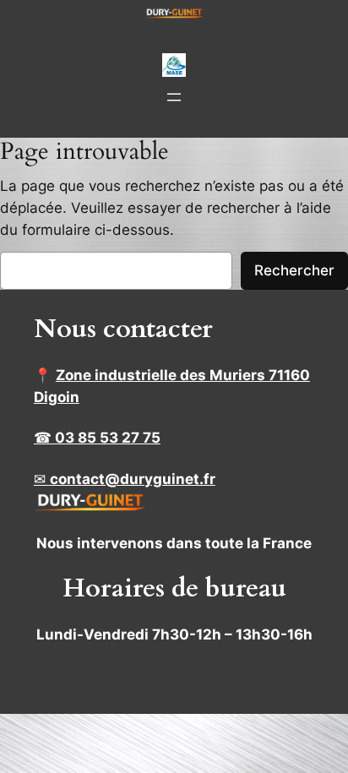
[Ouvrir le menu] (174, 97)
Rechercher (294, 270)
